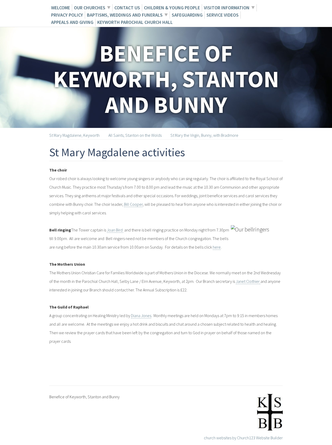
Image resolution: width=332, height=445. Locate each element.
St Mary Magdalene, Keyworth (74, 135)
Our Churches (89, 8)
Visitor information (227, 8)
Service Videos (222, 15)
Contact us (127, 8)
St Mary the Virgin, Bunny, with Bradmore (204, 135)
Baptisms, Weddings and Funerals (125, 15)
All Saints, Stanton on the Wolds (135, 135)
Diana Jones (141, 315)
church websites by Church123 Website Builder (243, 437)
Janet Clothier (248, 281)
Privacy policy (67, 15)
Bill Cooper (133, 204)
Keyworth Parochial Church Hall (135, 22)
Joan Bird (115, 229)
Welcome (60, 8)
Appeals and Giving (72, 22)
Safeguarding (187, 15)
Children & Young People (172, 8)
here (217, 247)
